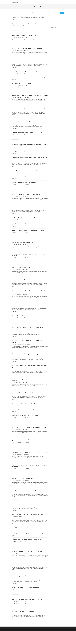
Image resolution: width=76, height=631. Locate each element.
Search (52, 11)
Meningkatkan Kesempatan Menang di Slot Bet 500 (25, 611)
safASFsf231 (14, 25)
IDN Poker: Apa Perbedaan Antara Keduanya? (24, 182)
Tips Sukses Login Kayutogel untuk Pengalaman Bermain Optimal (29, 392)
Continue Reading (15, 19)
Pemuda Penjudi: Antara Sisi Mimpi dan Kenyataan (25, 121)
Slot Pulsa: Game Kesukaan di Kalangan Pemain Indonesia (27, 539)
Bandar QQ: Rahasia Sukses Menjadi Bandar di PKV (25, 206)
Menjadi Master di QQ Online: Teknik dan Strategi (25, 415)
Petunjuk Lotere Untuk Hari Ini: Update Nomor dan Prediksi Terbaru (30, 95)
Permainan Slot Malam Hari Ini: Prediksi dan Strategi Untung (28, 304)
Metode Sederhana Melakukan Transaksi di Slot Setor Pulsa (27, 551)
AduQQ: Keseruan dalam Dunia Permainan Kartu (24, 71)
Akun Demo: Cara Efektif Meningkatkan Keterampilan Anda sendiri (29, 354)
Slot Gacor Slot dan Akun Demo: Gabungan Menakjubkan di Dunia (29, 12)
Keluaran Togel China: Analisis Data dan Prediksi (24, 478)
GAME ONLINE (26, 25)
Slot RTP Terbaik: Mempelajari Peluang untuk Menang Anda (27, 528)
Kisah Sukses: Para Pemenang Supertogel (23, 83)
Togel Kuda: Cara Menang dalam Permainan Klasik (25, 279)
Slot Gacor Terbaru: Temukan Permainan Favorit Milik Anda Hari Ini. (30, 503)
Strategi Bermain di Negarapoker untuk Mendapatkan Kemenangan (29, 452)
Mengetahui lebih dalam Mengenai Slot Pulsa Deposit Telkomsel (29, 427)
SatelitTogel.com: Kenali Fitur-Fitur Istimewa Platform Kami (27, 599)
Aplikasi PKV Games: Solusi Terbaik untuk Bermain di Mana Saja (29, 230)
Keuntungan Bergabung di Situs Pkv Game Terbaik (25, 217)
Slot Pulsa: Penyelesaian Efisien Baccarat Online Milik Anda (27, 132)
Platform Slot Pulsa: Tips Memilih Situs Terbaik (24, 60)
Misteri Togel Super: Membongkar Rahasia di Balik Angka (27, 194)
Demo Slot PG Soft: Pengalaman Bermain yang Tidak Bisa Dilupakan (30, 108)
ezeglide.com (15, 2)
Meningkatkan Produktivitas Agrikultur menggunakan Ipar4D (28, 490)
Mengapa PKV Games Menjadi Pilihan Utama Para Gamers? (27, 48)
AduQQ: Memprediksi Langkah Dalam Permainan (25, 35)
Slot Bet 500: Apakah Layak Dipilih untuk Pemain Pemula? (27, 576)
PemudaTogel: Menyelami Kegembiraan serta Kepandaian (27, 171)
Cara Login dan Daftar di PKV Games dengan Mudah (25, 587)
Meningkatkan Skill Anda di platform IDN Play (24, 404)
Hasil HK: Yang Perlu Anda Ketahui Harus (22, 242)
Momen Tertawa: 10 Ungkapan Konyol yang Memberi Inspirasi (28, 23)
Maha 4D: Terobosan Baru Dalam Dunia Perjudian (25, 563)
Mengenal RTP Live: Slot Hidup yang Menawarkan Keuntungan (28, 315)
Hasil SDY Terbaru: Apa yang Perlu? (21, 267)
